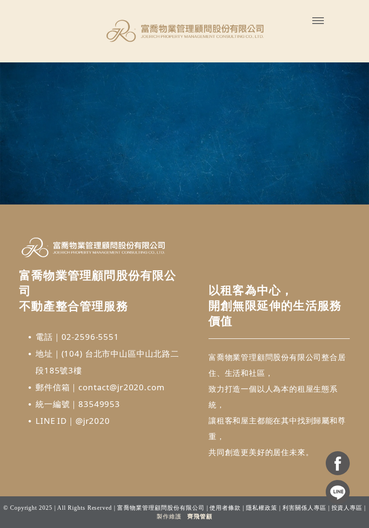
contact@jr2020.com (121, 387)
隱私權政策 (261, 507)
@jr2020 (92, 420)
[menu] (318, 20)
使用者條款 (225, 507)
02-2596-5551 (90, 336)
